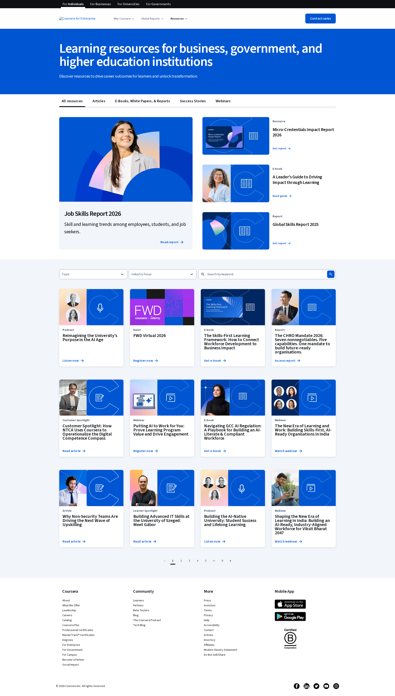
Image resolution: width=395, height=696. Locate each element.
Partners (138, 605)
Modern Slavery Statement (220, 650)
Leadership (69, 610)
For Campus (69, 655)
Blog (136, 615)
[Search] (331, 274)
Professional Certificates (77, 630)
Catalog (67, 620)
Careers (67, 615)
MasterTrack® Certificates (78, 635)
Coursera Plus (70, 625)
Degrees (67, 640)
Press (207, 600)
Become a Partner (73, 660)
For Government (72, 650)
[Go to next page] (230, 561)
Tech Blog (139, 625)
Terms (208, 610)
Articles (208, 635)
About (66, 600)
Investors (210, 605)
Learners (138, 600)
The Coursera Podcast (147, 620)
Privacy (208, 615)
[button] (124, 19)
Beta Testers (141, 610)
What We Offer (71, 605)
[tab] (72, 101)
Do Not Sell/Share (214, 655)
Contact (209, 630)
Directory (209, 640)
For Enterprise (71, 645)
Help (206, 620)
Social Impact (70, 665)
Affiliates (209, 645)
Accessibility (212, 625)
